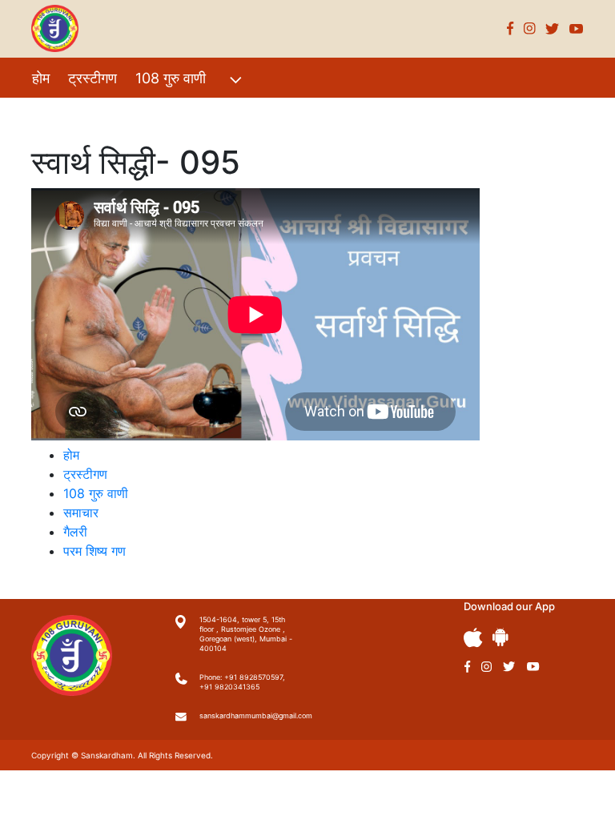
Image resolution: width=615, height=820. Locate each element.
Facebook (510, 28)
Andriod (500, 637)
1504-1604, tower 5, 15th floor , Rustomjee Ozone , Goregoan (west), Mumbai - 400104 (245, 634)
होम (41, 78)
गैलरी (178, 112)
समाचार (80, 512)
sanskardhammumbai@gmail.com (247, 715)
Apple (473, 638)
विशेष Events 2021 (89, 112)
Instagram (530, 28)
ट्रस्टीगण (92, 78)
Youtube (576, 28)
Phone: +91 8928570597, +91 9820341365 (242, 682)
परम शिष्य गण (244, 112)
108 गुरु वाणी (170, 78)
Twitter (552, 28)
